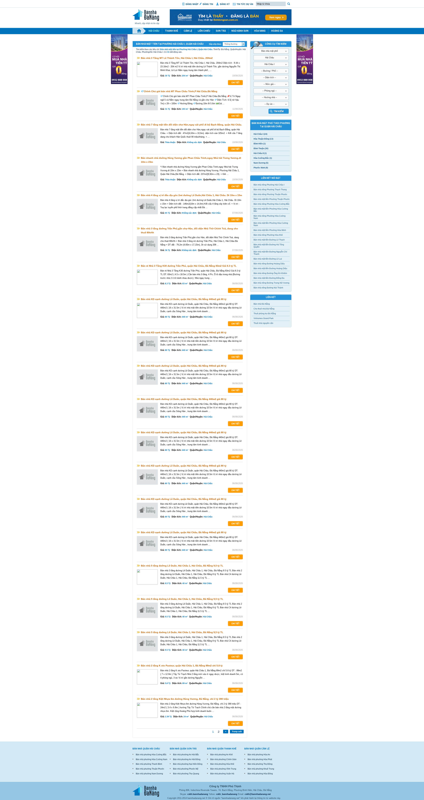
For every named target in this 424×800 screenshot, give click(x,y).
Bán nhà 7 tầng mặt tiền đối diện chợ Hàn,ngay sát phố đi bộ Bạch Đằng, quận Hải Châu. (191, 124)
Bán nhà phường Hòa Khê (222, 764)
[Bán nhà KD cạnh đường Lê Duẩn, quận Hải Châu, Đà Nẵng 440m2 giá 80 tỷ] (147, 310)
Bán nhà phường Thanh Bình (149, 764)
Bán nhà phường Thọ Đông (260, 764)
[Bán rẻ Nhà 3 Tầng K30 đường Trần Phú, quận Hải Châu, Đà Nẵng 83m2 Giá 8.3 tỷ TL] (147, 277)
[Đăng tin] (231, 24)
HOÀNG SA (277, 31)
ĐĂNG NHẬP (192, 4)
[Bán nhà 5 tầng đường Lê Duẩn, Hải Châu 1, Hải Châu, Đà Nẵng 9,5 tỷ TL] (147, 577)
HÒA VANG (259, 31)
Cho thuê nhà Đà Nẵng (264, 309)
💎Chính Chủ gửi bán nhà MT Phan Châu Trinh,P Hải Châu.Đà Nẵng (179, 91)
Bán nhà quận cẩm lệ (257, 748)
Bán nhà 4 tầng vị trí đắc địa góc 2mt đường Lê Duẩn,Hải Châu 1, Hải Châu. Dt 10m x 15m (191, 195)
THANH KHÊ (171, 31)
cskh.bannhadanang (197, 794)
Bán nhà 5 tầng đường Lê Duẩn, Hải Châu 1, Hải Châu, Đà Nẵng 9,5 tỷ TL (182, 565)
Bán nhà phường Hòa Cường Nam (151, 759)
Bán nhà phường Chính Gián (223, 759)
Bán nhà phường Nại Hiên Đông (187, 764)
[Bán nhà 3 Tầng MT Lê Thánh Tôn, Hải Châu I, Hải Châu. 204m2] (147, 69)
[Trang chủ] (139, 31)
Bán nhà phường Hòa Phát (260, 759)
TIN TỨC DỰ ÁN (245, 4)
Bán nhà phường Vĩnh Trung (223, 769)
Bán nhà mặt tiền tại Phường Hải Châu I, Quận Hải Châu (186, 49)
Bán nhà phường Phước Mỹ (185, 769)
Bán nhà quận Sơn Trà (183, 748)
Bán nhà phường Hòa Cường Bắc (151, 754)
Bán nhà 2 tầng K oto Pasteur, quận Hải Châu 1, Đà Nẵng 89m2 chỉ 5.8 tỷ (182, 665)
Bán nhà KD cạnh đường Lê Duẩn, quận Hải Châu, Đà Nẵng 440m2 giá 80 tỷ (183, 299)
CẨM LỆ (188, 31)
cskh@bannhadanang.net (258, 794)
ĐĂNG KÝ (225, 4)
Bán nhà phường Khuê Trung (261, 769)
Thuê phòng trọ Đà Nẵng (265, 313)
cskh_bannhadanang (226, 794)
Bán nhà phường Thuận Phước (150, 769)
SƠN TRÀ (221, 31)
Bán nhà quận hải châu (146, 748)
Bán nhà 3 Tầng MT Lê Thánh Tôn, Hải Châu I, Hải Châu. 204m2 (177, 58)
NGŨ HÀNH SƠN (239, 31)
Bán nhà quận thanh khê (222, 748)
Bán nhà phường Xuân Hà (222, 773)
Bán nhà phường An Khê (221, 754)
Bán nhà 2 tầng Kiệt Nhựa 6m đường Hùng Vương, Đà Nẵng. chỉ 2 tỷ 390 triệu (185, 699)
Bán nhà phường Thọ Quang (186, 773)
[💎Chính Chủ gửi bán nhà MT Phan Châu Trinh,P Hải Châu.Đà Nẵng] (147, 102)
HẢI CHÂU (154, 31)
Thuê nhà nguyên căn (263, 323)
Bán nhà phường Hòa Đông (260, 773)
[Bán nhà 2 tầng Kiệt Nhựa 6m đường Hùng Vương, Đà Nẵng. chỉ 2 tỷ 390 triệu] (147, 710)
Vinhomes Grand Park (263, 318)
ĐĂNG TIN (208, 4)
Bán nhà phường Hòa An (259, 754)
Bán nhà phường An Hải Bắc (186, 754)
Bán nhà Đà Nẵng (262, 304)
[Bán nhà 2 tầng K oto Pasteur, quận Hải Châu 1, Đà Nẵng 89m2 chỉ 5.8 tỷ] (147, 676)
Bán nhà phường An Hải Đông (186, 759)
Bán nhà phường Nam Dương (149, 773)
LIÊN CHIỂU (204, 31)
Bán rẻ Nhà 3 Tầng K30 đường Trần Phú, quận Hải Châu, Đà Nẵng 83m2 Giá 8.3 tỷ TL (189, 266)
